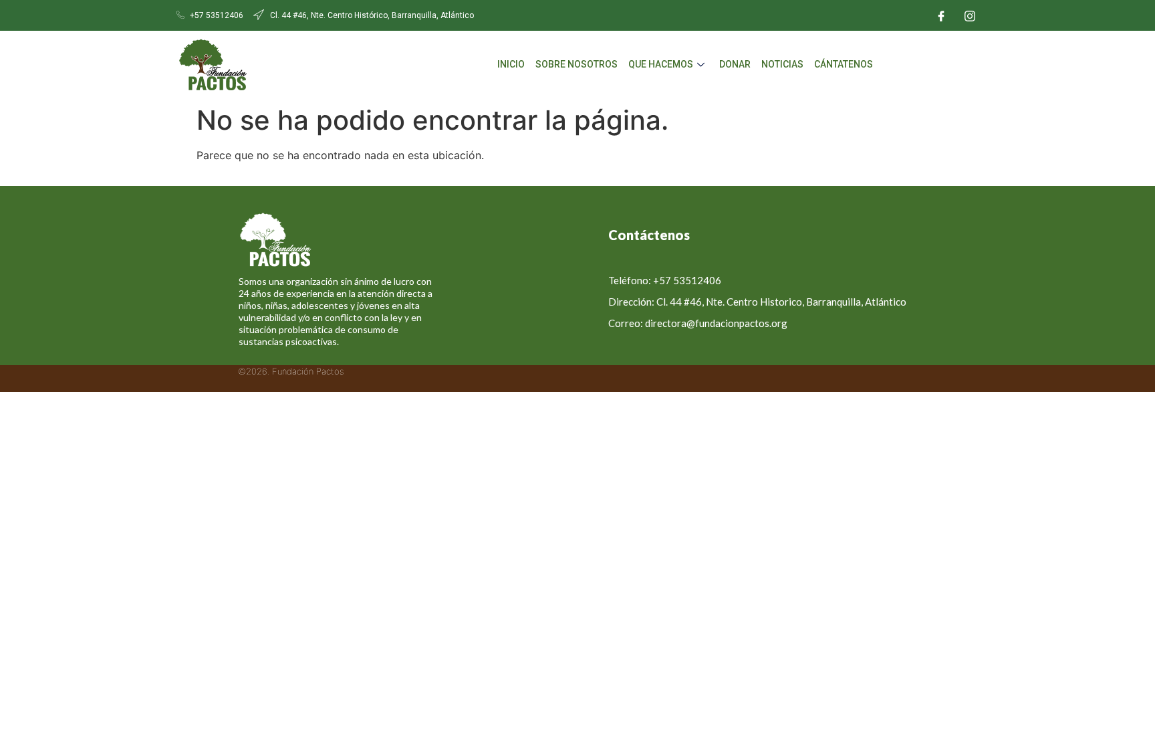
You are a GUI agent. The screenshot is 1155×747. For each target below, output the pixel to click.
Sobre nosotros (576, 64)
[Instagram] (970, 15)
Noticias (782, 64)
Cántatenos (843, 64)
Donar (735, 64)
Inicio (511, 64)
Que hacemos (660, 64)
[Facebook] (941, 15)
